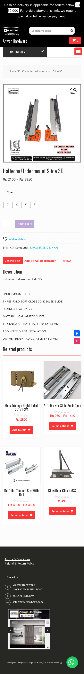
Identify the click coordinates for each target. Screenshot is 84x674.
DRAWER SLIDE (40, 247)
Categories (17, 52)
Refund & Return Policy (19, 563)
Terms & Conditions (17, 559)
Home (12, 71)
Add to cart (25, 223)
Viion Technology (55, 662)
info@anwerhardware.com (28, 602)
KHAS (21, 71)
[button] (78, 51)
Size (10, 192)
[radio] (7, 205)
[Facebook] (77, 333)
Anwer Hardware (15, 41)
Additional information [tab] (40, 261)
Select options (60, 426)
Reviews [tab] (66, 261)
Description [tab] (12, 261)
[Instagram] (77, 341)
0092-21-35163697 (23, 596)
